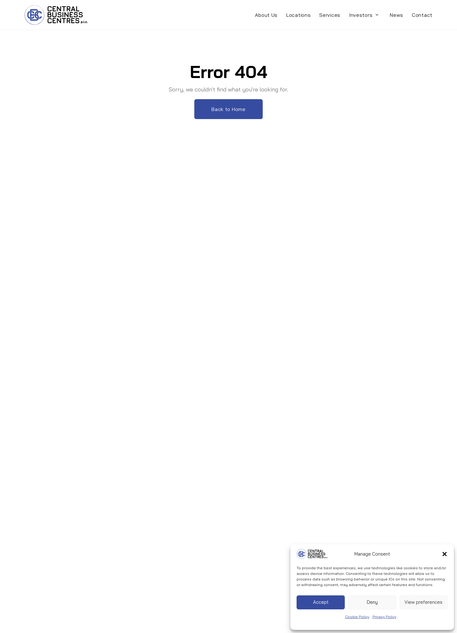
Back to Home (228, 109)
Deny (372, 602)
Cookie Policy (357, 616)
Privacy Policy (384, 616)
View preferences (423, 602)
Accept (321, 602)
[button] (444, 554)
